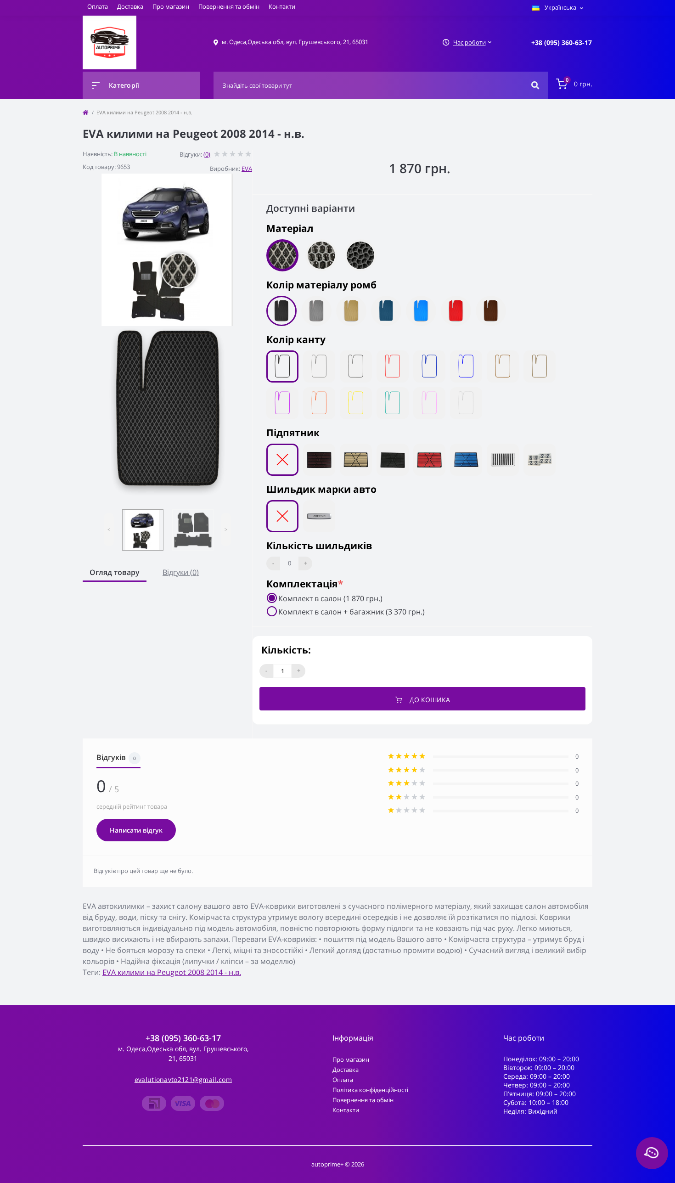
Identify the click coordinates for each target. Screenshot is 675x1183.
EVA (247, 168)
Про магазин (170, 6)
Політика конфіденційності (370, 1090)
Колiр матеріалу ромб (321, 285)
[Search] (535, 85)
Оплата (97, 6)
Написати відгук (136, 830)
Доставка (130, 6)
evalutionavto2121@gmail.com (183, 1079)
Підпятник (293, 432)
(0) (206, 154)
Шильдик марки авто (321, 489)
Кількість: (286, 649)
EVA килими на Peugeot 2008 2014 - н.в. (171, 972)
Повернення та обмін (228, 6)
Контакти (282, 6)
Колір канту (296, 339)
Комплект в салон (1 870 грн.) (330, 598)
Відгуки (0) (181, 572)
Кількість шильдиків (319, 545)
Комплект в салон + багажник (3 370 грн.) (351, 611)
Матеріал (290, 228)
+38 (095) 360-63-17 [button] (183, 1038)
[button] (561, 42)
